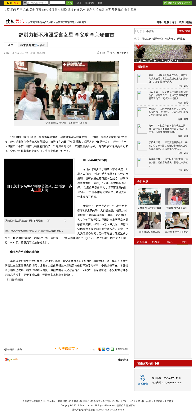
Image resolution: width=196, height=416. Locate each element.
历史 (32, 9)
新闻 (13, 9)
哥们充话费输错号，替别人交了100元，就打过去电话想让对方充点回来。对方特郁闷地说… (168, 145)
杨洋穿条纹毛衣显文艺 (176, 232)
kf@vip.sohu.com (172, 382)
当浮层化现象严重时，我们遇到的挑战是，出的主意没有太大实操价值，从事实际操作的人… (168, 78)
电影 (159, 22)
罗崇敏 (152, 109)
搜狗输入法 (39, 401)
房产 (89, 9)
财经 (64, 9)
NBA (45, 9)
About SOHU (122, 401)
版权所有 (131, 405)
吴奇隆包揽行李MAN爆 (149, 207)
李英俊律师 (154, 142)
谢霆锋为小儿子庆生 (177, 207)
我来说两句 (32, 45)
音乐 (174, 22)
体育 (38, 9)
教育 (108, 9)
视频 (51, 9)
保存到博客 (123, 52)
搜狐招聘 (62, 401)
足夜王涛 (153, 92)
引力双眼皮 (179, 38)
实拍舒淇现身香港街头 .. (50, 230)
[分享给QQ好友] (103, 349)
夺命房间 (168, 38)
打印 (102, 53)
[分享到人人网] (107, 349)
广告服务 (73, 401)
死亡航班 (146, 38)
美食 (127, 9)
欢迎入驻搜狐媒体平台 (179, 3)
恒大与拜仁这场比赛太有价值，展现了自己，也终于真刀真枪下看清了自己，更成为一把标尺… (168, 95)
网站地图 (146, 401)
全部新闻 (158, 401)
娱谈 (57, 9)
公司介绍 (135, 401)
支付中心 (51, 401)
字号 (112, 53)
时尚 (95, 9)
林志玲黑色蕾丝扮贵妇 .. (23, 230)
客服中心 (84, 401)
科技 (76, 9)
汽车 (83, 9)
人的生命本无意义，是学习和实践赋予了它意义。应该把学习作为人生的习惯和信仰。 (168, 112)
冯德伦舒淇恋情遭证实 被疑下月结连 (24, 220)
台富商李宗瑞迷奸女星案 (40, 22)
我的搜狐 (89, 3)
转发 (180, 85)
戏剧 (181, 22)
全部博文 (169, 401)
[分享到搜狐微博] (99, 349)
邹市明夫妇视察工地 (149, 232)
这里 (37, 190)
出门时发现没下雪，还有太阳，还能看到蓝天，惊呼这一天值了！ (168, 162)
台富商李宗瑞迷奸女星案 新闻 (71, 22)
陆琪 (151, 125)
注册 (79, 3)
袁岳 (151, 75)
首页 (7, 9)
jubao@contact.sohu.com (110, 409)
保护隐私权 (108, 401)
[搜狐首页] (12, 3)
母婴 (114, 9)
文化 (26, 9)
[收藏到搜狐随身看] (112, 349)
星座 (133, 9)
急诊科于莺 (154, 159)
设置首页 (27, 401)
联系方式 (95, 401)
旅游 (120, 9)
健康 (102, 9)
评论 (186, 85)
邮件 (100, 3)
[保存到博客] (121, 349)
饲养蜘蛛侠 (157, 38)
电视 (166, 22)
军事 (19, 9)
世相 (70, 9)
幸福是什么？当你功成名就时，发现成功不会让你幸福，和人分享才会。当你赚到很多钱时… (168, 128)
